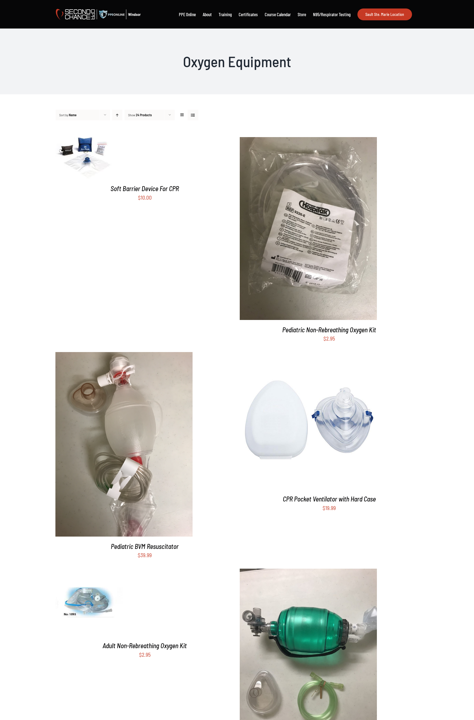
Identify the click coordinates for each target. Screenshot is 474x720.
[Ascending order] (117, 115)
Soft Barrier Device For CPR (145, 188)
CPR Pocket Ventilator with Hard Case (329, 499)
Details (88, 158)
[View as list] (193, 115)
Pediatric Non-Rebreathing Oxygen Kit (329, 330)
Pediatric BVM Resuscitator (145, 546)
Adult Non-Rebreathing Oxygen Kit (145, 646)
